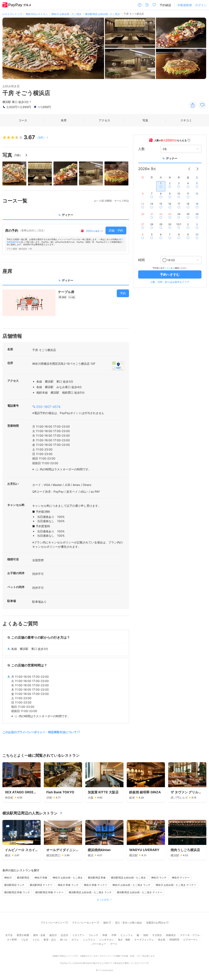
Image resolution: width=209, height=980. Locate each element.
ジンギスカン (106, 939)
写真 (145, 120)
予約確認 (165, 5)
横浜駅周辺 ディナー (41, 884)
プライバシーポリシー (52, 922)
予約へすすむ (170, 274)
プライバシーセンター (84, 922)
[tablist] (65, 216)
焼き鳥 (161, 939)
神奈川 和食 (40, 877)
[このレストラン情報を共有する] (193, 105)
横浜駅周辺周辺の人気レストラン (30, 813)
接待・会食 (39, 935)
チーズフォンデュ (144, 939)
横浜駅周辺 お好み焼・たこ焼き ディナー (139, 892)
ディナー (171, 158)
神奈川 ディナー (181, 877)
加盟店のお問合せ (156, 922)
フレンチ (93, 935)
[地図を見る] (118, 365)
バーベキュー (98, 943)
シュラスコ (89, 939)
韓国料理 (174, 939)
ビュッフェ (126, 935)
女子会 (9, 935)
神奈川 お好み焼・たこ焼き (68, 877)
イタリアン (78, 935)
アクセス (104, 120)
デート (114, 943)
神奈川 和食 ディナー (95, 884)
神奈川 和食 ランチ (68, 884)
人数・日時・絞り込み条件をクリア (169, 281)
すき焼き (157, 935)
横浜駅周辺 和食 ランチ (17, 892)
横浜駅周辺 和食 (97, 877)
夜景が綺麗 (23, 935)
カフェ (75, 939)
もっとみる (103, 899)
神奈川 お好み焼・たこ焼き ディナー (176, 884)
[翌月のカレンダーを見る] (197, 169)
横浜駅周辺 (23, 877)
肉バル (63, 939)
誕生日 (53, 935)
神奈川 (8, 877)
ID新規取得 (185, 5)
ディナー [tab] (67, 215)
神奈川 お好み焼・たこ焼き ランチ (131, 884)
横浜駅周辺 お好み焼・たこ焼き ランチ (90, 892)
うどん (36, 939)
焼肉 (145, 935)
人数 (141, 149)
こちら (168, 268)
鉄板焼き (171, 935)
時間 (141, 260)
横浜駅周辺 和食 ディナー (49, 892)
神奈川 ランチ (159, 877)
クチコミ (186, 120)
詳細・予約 (116, 230)
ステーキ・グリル (190, 935)
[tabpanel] (65, 239)
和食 (104, 935)
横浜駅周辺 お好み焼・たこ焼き (128, 877)
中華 (113, 935)
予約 (123, 293)
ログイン (201, 5)
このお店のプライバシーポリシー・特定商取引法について (39, 732)
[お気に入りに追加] (202, 105)
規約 (105, 922)
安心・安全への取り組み (128, 922)
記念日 (64, 935)
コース (23, 120)
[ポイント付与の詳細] (188, 140)
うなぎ (24, 939)
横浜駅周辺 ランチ (14, 884)
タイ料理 (12, 939)
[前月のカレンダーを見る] (189, 169)
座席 (64, 120)
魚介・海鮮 (124, 939)
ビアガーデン (190, 939)
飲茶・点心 (50, 939)
